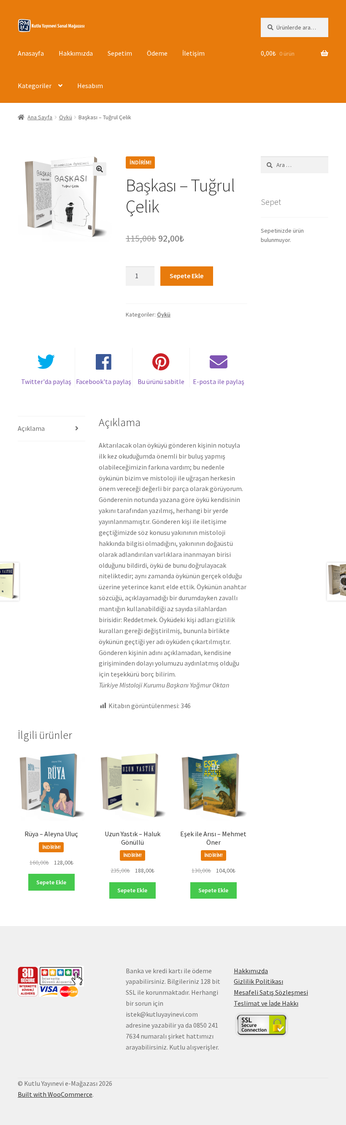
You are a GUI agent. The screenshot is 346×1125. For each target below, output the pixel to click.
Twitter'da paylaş (46, 381)
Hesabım (90, 85)
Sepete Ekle (186, 275)
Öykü (65, 117)
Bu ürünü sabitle (161, 381)
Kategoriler (34, 85)
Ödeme (157, 53)
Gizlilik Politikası (258, 981)
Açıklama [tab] (31, 428)
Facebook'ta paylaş (103, 381)
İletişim (193, 53)
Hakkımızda (76, 53)
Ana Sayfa (39, 117)
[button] (99, 169)
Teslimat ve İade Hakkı (266, 1003)
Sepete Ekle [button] (51, 882)
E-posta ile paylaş (218, 381)
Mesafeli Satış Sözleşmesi (271, 992)
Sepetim (120, 53)
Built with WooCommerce (55, 1094)
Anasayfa (31, 53)
